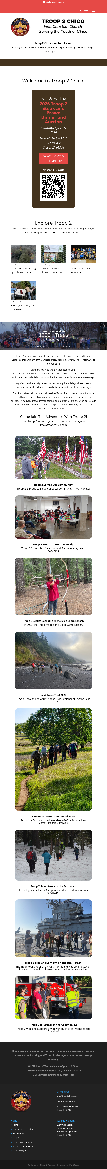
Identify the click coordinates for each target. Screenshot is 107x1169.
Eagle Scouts (18, 1133)
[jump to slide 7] (56, 346)
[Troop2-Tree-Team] (83, 261)
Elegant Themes (47, 1165)
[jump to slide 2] (41, 346)
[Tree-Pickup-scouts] (23, 261)
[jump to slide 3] (44, 346)
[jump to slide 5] (50, 346)
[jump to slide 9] (63, 346)
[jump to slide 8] (59, 346)
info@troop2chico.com (53, 425)
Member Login (19, 1150)
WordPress (74, 1165)
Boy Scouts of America (23, 1146)
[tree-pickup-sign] (53, 261)
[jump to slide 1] (38, 346)
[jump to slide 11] (69, 346)
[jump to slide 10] (66, 346)
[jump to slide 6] (53, 346)
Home (15, 1124)
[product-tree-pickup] (23, 298)
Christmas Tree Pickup (23, 1129)
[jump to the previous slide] (4, 335)
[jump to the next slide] (102, 335)
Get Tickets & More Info (55, 158)
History (16, 1138)
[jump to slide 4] (47, 346)
